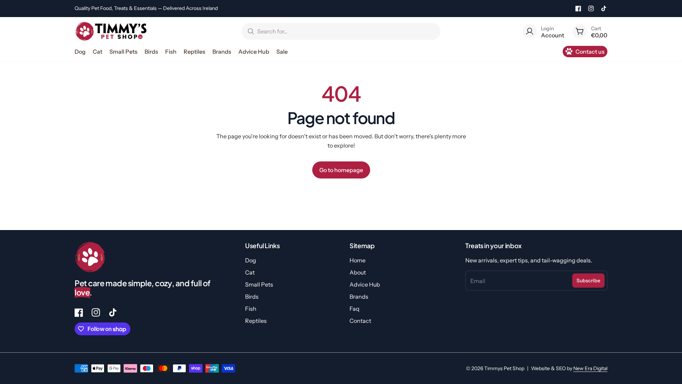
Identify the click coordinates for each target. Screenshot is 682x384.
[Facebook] (578, 8)
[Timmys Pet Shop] (111, 31)
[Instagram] (591, 8)
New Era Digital (590, 368)
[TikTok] (603, 8)
